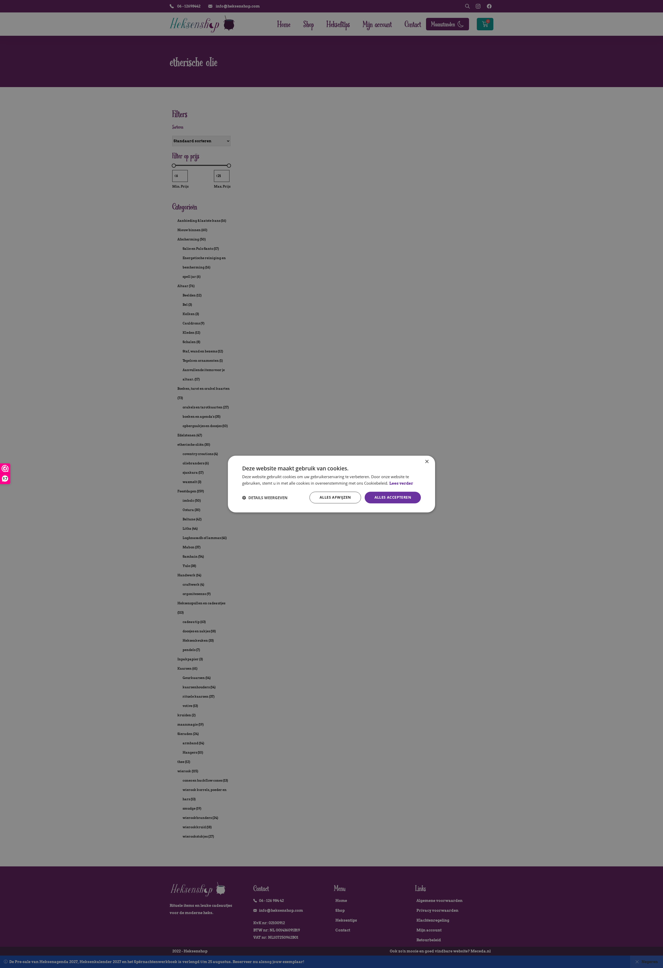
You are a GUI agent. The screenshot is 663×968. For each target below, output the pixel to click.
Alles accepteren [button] (392, 497)
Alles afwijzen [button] (335, 497)
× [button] (427, 462)
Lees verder (401, 483)
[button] (264, 497)
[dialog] (331, 484)
